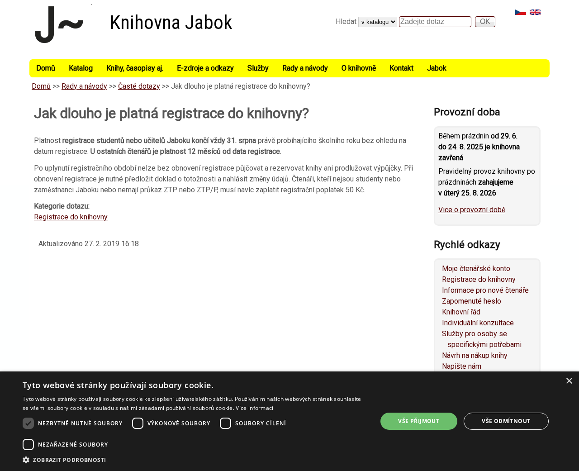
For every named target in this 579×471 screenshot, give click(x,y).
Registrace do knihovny (71, 217)
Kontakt (401, 68)
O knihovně (359, 68)
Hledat (347, 21)
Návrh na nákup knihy (475, 355)
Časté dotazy (139, 86)
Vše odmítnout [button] (506, 421)
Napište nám (461, 366)
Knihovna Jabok (171, 22)
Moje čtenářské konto (476, 268)
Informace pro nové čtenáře (485, 290)
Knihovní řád (461, 312)
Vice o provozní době (471, 209)
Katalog (81, 68)
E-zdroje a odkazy (205, 68)
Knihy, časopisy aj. (134, 68)
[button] (195, 459)
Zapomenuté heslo (471, 301)
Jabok (436, 68)
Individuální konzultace (478, 323)
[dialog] (289, 421)
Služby (258, 68)
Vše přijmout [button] (418, 421)
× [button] (568, 381)
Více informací (254, 408)
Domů (45, 68)
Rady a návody (305, 68)
